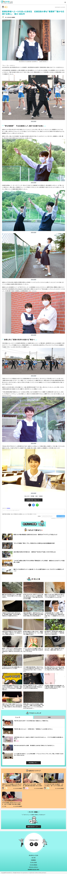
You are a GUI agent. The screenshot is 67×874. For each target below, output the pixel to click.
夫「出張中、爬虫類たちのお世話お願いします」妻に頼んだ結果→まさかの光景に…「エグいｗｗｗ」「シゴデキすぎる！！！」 (55, 687)
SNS (49, 717)
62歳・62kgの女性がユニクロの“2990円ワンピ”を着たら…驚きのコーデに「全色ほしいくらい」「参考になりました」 (12, 633)
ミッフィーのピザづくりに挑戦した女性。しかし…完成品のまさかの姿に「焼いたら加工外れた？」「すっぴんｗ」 (33, 650)
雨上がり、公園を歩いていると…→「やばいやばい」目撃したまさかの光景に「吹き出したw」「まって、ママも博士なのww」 (33, 687)
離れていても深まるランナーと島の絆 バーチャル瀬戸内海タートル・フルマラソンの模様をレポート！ (39, 570)
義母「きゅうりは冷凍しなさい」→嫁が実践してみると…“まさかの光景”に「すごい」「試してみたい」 (12, 596)
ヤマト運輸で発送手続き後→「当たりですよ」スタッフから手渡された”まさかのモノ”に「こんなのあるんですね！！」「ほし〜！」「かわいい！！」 (33, 669)
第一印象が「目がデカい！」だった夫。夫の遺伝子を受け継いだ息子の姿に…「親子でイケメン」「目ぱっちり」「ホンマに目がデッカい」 (54, 668)
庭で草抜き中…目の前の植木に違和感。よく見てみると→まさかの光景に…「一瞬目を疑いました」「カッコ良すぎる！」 (54, 633)
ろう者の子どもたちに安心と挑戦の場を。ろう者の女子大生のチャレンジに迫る (12, 667)
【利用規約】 (33, 860)
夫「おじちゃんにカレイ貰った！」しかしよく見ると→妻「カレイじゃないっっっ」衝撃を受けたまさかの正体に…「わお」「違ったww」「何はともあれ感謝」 (33, 596)
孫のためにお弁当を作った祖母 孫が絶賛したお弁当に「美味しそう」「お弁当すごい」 (34, 745)
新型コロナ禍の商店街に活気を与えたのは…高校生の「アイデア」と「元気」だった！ (36, 534)
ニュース (17, 717)
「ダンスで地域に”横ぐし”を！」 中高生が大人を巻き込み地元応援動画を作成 (34, 543)
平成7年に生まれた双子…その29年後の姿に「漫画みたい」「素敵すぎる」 (31, 721)
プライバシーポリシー (33, 867)
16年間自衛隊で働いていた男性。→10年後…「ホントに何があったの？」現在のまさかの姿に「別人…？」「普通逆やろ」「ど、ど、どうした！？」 (55, 615)
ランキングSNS (33, 862)
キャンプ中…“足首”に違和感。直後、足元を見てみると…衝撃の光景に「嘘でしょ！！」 (54, 649)
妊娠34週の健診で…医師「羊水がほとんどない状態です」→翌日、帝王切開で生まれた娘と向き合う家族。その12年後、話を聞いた (33, 614)
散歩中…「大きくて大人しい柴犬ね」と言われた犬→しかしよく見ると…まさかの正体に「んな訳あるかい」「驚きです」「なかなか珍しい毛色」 (12, 650)
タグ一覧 (33, 857)
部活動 (32, 496)
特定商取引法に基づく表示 (33, 869)
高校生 (41, 496)
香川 (37, 496)
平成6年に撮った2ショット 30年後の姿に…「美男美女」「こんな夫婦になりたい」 (33, 729)
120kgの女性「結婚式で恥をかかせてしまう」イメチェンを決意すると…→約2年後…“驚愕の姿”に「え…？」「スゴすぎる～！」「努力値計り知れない (12, 687)
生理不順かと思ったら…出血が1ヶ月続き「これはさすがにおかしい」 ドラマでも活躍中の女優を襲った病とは (38, 737)
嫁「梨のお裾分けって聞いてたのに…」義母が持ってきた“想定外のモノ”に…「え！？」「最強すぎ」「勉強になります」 (33, 633)
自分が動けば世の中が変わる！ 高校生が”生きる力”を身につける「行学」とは (35, 552)
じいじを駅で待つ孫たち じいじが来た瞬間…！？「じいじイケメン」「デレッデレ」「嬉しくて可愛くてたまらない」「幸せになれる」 (38, 754)
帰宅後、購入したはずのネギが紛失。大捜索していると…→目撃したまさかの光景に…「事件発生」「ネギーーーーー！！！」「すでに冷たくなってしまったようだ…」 (33, 706)
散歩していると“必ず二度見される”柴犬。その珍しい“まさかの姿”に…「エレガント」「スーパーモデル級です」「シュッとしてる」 (54, 596)
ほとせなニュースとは (33, 855)
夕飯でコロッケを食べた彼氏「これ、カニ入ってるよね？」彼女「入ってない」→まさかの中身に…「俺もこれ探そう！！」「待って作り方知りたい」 (12, 706)
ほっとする (27, 496)
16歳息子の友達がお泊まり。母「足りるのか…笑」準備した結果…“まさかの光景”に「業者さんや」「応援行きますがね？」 (11, 614)
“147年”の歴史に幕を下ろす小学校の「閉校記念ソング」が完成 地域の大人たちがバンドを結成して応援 (39, 561)
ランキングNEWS (33, 864)
